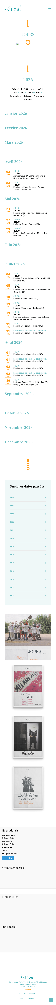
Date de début (8, 835)
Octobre (27, 96)
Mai (15, 92)
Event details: (10, 830)
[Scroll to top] (51, 1000)
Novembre (39, 96)
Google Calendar (10, 853)
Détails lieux (10, 897)
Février (24, 89)
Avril (40, 89)
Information (9, 926)
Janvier (14, 89)
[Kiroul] (13, 8)
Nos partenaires (27, 998)
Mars (33, 89)
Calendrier (7, 847)
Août (37, 92)
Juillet (30, 92)
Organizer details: (13, 867)
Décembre (28, 99)
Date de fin (7, 841)
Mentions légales (27, 993)
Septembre (15, 96)
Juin (22, 92)
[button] (49, 7)
